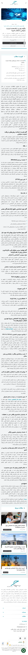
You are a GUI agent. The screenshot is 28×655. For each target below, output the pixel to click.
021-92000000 (22, 624)
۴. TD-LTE (21, 70)
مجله (13, 24)
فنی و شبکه (6, 572)
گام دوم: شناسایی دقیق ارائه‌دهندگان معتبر (15, 73)
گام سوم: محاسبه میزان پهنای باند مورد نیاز (15, 75)
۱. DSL (22, 65)
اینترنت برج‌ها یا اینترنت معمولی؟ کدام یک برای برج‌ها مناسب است (15, 548)
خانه (16, 24)
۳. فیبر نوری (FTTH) (19, 68)
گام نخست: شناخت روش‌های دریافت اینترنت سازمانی (15, 61)
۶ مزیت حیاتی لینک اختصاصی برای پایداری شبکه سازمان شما (15, 569)
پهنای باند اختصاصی (7, 529)
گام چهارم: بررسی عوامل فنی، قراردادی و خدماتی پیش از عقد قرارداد (14, 79)
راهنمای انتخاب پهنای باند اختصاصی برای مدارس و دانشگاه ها (15, 526)
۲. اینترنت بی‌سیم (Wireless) (18, 67)
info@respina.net (21, 627)
